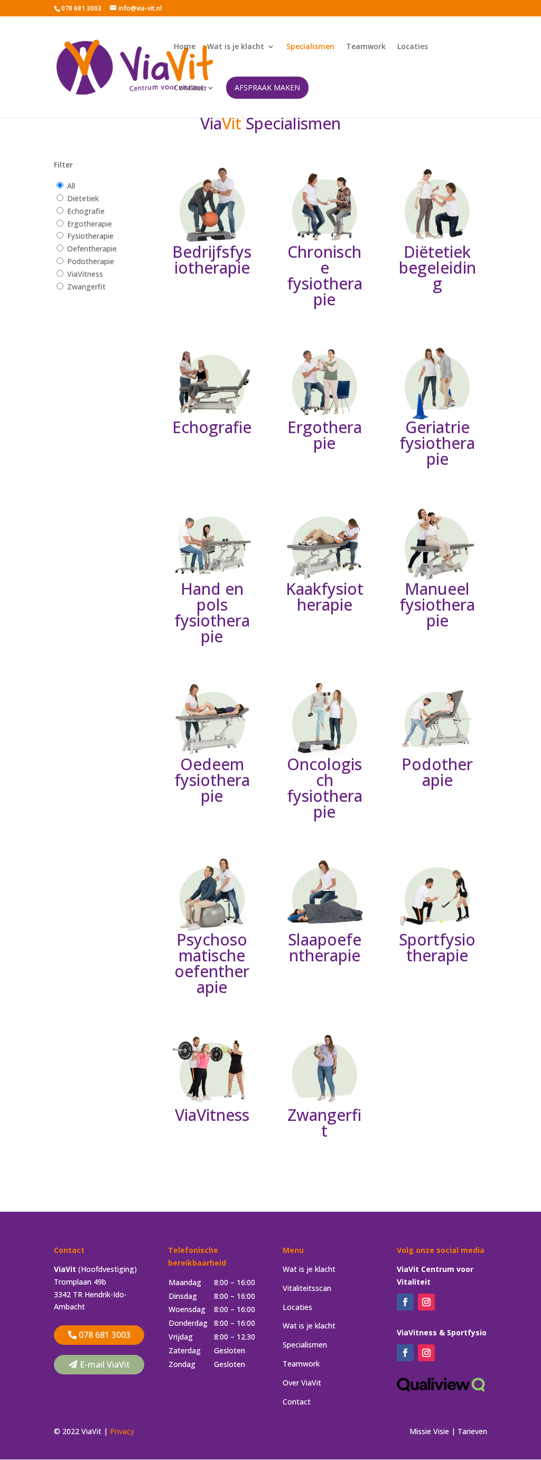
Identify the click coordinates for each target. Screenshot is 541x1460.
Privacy (122, 1431)
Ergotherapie (89, 224)
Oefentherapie (92, 249)
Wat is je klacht (235, 47)
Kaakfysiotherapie (324, 596)
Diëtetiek (83, 198)
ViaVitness (85, 274)
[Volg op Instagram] (426, 1302)
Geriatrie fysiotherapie (437, 443)
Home (184, 47)
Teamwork (366, 47)
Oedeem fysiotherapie (212, 780)
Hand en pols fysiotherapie (212, 612)
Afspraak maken (267, 87)
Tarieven (472, 1431)
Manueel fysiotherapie (437, 604)
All (71, 186)
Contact (189, 88)
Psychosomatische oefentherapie (211, 963)
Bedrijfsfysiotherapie (211, 259)
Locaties (412, 47)
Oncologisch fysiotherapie (324, 787)
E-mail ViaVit (105, 1364)
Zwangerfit (86, 287)
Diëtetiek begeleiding (437, 267)
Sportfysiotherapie (437, 947)
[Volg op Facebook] (405, 1302)
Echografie (86, 211)
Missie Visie (429, 1431)
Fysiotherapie (90, 236)
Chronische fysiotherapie (324, 275)
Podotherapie (90, 261)
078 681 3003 (104, 1335)
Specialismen (310, 47)
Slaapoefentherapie (324, 947)
